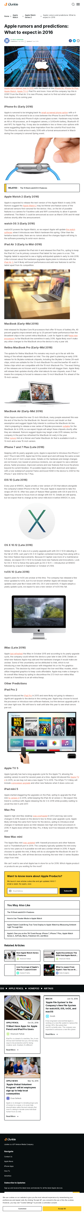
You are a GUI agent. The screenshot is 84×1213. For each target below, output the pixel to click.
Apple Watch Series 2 (30, 16)
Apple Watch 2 (30, 205)
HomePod (76, 988)
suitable (66, 426)
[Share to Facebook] (70, 40)
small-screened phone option (54, 112)
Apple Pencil (58, 988)
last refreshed (16, 653)
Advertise (7, 1176)
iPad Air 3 (8, 262)
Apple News (8, 1161)
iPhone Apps (9, 1166)
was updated (29, 843)
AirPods (41, 988)
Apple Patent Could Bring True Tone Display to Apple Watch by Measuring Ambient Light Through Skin (41, 926)
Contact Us (8, 1157)
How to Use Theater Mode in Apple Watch (24, 918)
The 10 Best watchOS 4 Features (33, 188)
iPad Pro (28, 695)
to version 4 (13, 798)
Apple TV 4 (22, 91)
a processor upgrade (20, 783)
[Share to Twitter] (74, 40)
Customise (22, 1209)
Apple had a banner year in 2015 (19, 88)
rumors (13, 438)
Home (6, 16)
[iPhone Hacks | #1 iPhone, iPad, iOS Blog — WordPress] (11, 4)
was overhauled (40, 816)
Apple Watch (15, 16)
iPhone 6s (59, 88)
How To (7, 1171)
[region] (42, 1203)
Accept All (62, 1209)
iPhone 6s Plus (71, 88)
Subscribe (68, 891)
